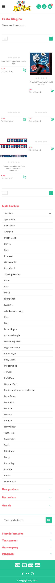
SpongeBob (9, 298)
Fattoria (8, 469)
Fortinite (8, 408)
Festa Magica (10, 329)
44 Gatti (8, 371)
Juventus (8, 304)
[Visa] (17, 565)
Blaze (6, 280)
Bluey (7, 457)
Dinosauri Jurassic (13, 341)
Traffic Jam (9, 432)
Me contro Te (10, 365)
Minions (8, 414)
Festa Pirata (10, 396)
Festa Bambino (10, 206)
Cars (6, 249)
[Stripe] (37, 565)
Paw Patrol (9, 225)
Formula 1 (9, 402)
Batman (8, 420)
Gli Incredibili (10, 262)
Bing (6, 323)
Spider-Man (10, 219)
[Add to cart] (24, 70)
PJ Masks (8, 256)
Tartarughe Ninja (12, 274)
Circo (6, 317)
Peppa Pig (9, 463)
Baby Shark (9, 359)
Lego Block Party (12, 347)
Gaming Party (10, 384)
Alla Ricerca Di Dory (13, 310)
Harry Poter (10, 426)
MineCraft (9, 451)
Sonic (6, 445)
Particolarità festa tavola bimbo (19, 390)
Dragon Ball (10, 481)
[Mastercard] (24, 565)
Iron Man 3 (9, 268)
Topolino (8, 213)
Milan (7, 292)
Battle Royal (10, 353)
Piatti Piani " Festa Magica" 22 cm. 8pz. (13, 62)
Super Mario (10, 237)
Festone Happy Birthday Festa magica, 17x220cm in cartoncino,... (14, 168)
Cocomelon (9, 438)
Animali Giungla (12, 335)
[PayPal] (30, 565)
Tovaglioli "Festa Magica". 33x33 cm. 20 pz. (41, 83)
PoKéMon (9, 377)
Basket (7, 475)
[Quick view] (24, 197)
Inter (6, 286)
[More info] (31, 197)
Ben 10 (7, 243)
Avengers (8, 231)
